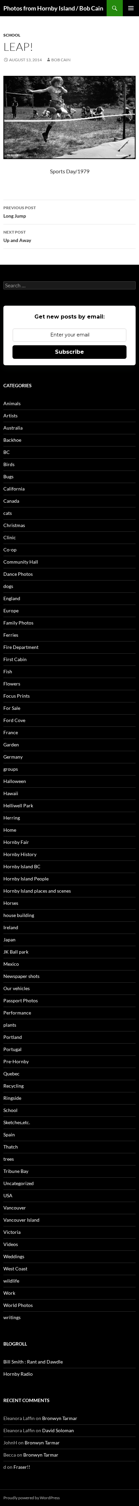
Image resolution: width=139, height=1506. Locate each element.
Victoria (12, 1232)
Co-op (10, 549)
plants (9, 1025)
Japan (9, 939)
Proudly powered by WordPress (31, 1497)
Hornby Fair (16, 842)
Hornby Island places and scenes (37, 891)
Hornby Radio (18, 1374)
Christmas (14, 525)
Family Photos (18, 623)
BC (6, 452)
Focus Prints (16, 696)
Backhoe (12, 440)
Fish (7, 671)
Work (9, 1293)
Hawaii (10, 793)
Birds (9, 464)
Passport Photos (20, 1000)
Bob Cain (61, 59)
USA (7, 1195)
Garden (11, 744)
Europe (11, 610)
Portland (12, 1037)
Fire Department (20, 647)
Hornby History (19, 854)
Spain (9, 1134)
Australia (13, 428)
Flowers (11, 683)
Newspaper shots (21, 976)
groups (10, 769)
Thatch (10, 1147)
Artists (10, 415)
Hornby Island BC (21, 866)
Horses (10, 903)
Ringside (12, 1098)
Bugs (8, 476)
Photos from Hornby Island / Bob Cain (53, 8)
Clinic (9, 537)
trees (8, 1159)
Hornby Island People (26, 878)
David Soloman (58, 1430)
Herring (11, 818)
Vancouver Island (21, 1220)
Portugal (12, 1049)
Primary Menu (131, 8)
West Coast (15, 1268)
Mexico (11, 964)
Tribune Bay (15, 1171)
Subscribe (69, 352)
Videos (10, 1244)
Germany (13, 757)
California (14, 489)
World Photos (18, 1305)
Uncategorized (18, 1183)
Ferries (10, 635)
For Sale (11, 708)
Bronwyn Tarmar (59, 1418)
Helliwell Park (18, 805)
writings (12, 1317)
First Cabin (15, 659)
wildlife (11, 1281)
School (11, 35)
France (10, 732)
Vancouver (14, 1207)
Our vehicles (16, 988)
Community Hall (20, 562)
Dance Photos (18, 574)
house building (18, 915)
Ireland (10, 927)
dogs (8, 586)
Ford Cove (14, 720)
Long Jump (19, 212)
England (11, 598)
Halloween (14, 781)
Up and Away (17, 236)
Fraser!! (21, 1467)
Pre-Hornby (16, 1061)
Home (9, 830)
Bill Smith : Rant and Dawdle (33, 1362)
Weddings (13, 1256)
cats (7, 513)
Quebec (11, 1073)
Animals (12, 403)
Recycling (13, 1086)
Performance (17, 1013)
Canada (11, 501)
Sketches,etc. (16, 1122)
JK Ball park (15, 952)
